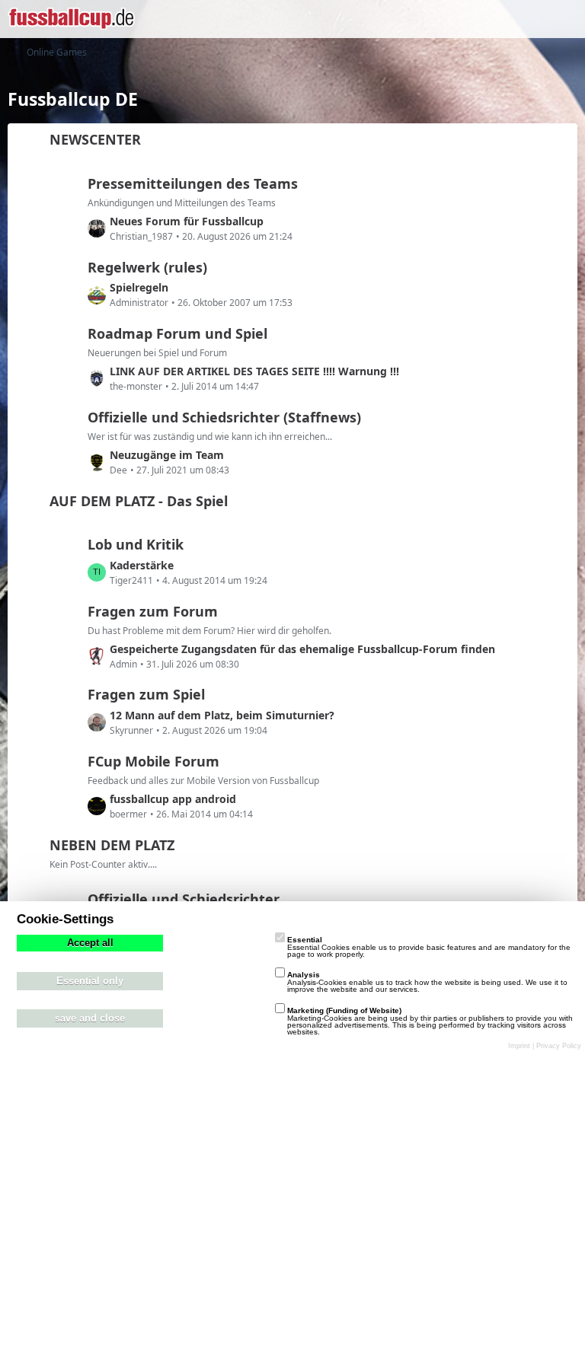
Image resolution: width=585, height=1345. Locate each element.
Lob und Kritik (136, 544)
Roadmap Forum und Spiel (177, 333)
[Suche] (489, 19)
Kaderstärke (142, 565)
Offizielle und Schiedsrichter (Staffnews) (224, 417)
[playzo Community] (71, 19)
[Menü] (565, 19)
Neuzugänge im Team (167, 455)
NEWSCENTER (95, 139)
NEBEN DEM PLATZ (112, 845)
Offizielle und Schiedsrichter (184, 899)
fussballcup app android (173, 799)
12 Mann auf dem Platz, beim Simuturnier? (222, 715)
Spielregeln (139, 287)
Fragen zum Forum (153, 611)
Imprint (519, 1046)
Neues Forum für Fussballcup (187, 221)
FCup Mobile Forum (153, 761)
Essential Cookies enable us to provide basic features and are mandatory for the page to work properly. (429, 946)
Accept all (90, 943)
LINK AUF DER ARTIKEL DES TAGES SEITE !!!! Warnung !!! (254, 371)
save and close (90, 1018)
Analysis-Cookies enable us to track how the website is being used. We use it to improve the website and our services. (427, 982)
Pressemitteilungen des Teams (193, 183)
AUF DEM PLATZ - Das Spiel (139, 501)
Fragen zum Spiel (146, 694)
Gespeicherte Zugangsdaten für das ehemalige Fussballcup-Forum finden (302, 649)
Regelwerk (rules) (147, 267)
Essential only (89, 981)
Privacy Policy (558, 1046)
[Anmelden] (527, 19)
